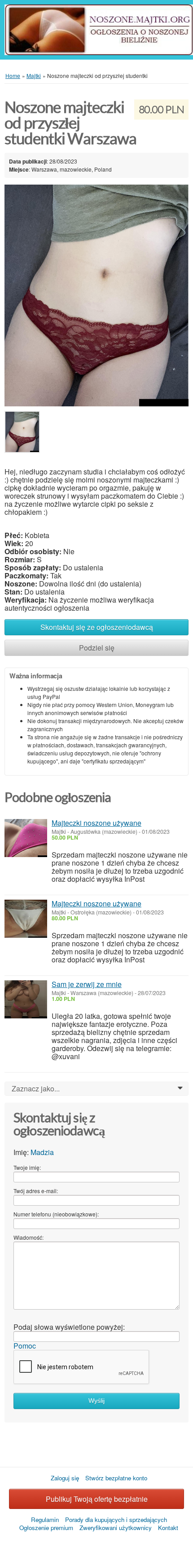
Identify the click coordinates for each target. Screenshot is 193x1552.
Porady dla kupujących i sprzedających (116, 1519)
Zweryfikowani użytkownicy (115, 1527)
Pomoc (24, 1346)
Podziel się (96, 647)
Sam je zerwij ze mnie (87, 984)
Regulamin (45, 1519)
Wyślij (96, 1400)
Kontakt (168, 1527)
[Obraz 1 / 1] (96, 294)
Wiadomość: (28, 1237)
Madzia (42, 1152)
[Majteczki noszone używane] (25, 838)
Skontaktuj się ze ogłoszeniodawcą (96, 627)
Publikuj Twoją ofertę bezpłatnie (97, 1499)
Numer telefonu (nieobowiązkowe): (56, 1214)
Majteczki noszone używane (96, 823)
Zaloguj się (65, 1478)
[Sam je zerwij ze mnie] (25, 999)
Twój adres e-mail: (35, 1190)
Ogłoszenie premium (46, 1527)
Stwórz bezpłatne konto (116, 1478)
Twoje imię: (27, 1167)
